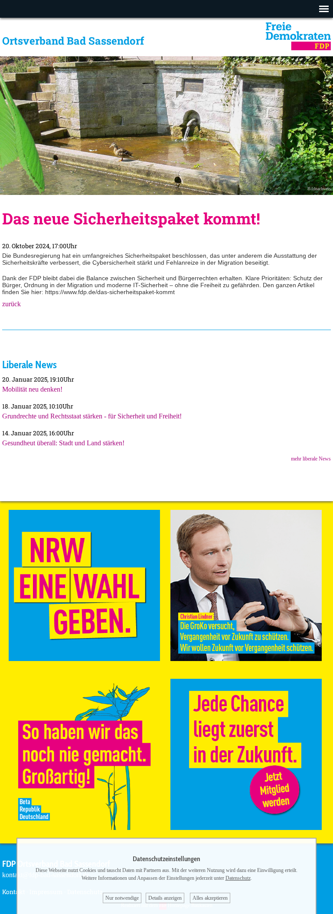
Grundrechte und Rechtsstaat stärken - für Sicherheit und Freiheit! (92, 416)
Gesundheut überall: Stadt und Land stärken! (63, 443)
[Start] (298, 48)
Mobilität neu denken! (32, 389)
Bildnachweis (319, 188)
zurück (11, 304)
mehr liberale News (311, 459)
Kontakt (13, 892)
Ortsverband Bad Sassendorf (73, 41)
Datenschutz (238, 878)
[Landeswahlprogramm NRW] (84, 658)
